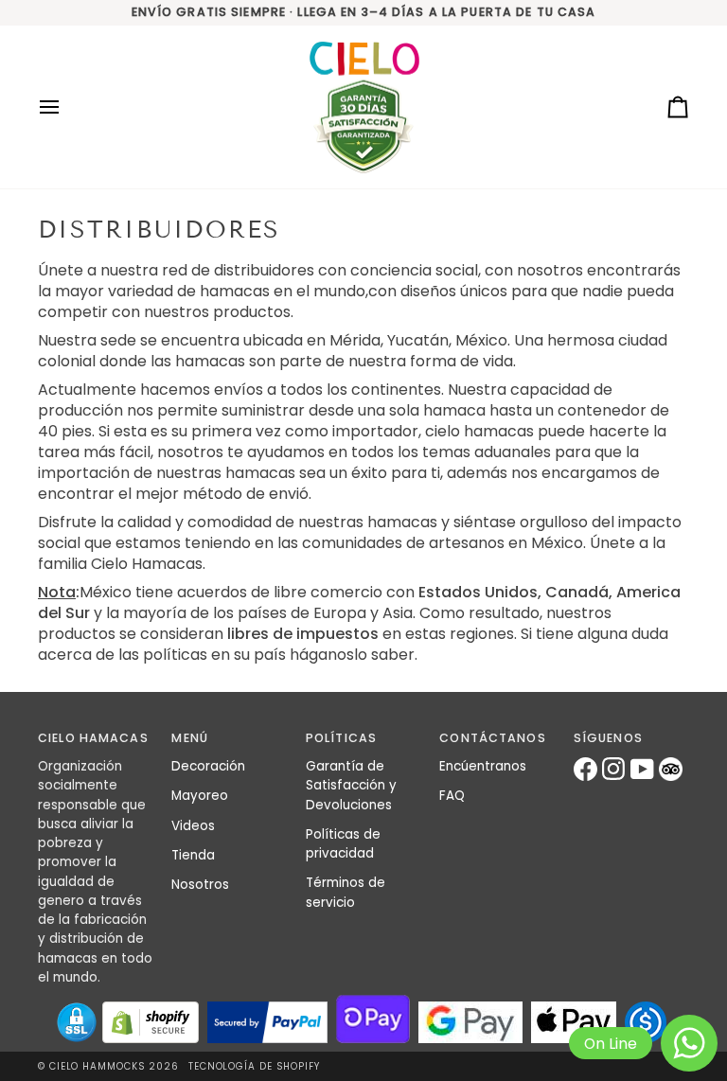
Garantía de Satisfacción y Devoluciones (351, 785)
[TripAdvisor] (673, 769)
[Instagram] (616, 769)
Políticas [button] (341, 738)
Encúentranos (482, 766)
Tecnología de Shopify (254, 1066)
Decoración (208, 766)
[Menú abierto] (66, 107)
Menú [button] (189, 738)
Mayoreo (199, 796)
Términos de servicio (345, 892)
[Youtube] (644, 769)
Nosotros (200, 885)
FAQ (452, 796)
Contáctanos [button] (492, 738)
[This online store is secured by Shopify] (150, 1022)
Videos (193, 826)
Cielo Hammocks (97, 1066)
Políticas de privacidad (343, 843)
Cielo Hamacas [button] (93, 738)
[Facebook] (588, 769)
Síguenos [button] (608, 738)
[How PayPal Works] (267, 1022)
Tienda (193, 855)
